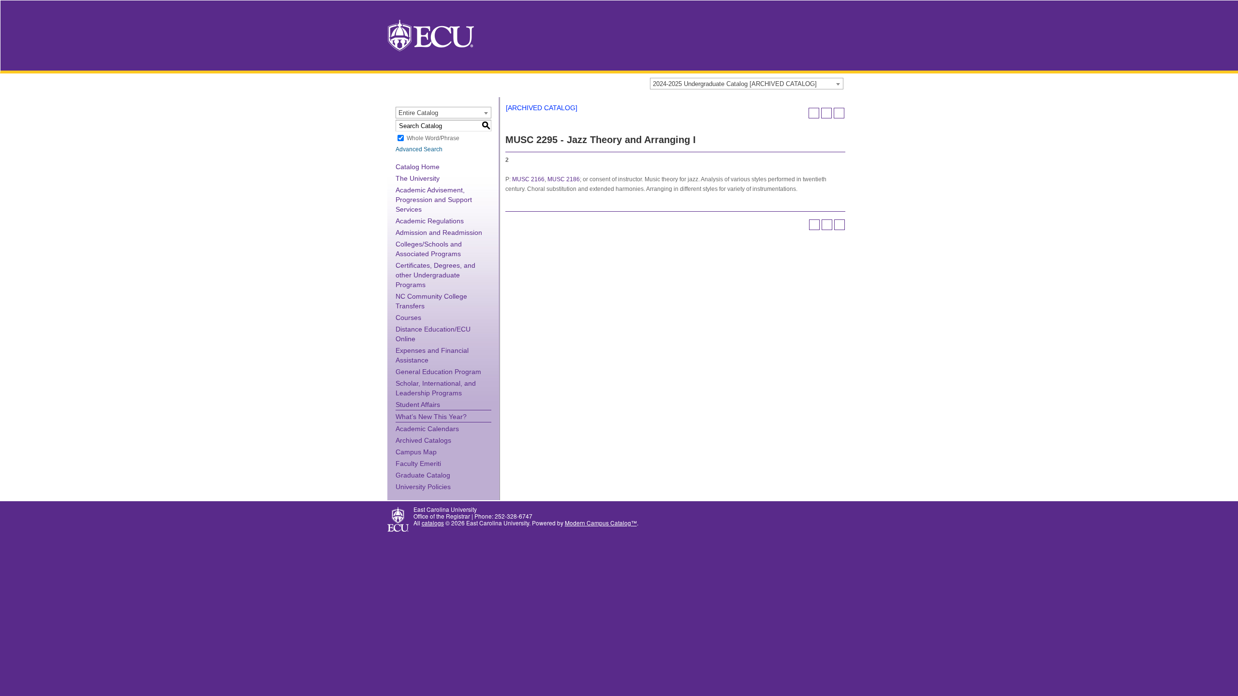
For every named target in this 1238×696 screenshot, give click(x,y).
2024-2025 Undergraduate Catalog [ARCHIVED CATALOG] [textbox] (735, 83)
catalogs (433, 523)
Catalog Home (418, 167)
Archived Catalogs (423, 440)
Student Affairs (418, 404)
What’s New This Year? (431, 416)
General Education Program (438, 372)
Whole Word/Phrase (433, 138)
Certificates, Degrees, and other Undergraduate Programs (435, 275)
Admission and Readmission (439, 232)
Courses (408, 317)
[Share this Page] (814, 113)
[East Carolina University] (431, 34)
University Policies (423, 487)
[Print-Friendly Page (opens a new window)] (826, 113)
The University (418, 178)
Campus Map (416, 452)
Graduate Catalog (423, 475)
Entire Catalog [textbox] (418, 112)
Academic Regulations (430, 221)
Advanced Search (419, 149)
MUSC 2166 (528, 179)
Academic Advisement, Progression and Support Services (434, 199)
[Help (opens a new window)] (839, 113)
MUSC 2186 (563, 179)
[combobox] (746, 83)
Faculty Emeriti (418, 463)
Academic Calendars (427, 429)
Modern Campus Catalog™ (601, 523)
